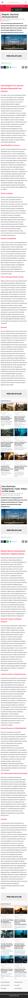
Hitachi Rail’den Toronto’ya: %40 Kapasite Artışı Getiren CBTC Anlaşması (7, 468)
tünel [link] (2, 685)
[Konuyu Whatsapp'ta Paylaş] (7, 67)
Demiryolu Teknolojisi (11, 19)
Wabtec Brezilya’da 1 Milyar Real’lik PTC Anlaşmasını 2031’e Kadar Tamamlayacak (20, 419)
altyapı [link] (13, 665)
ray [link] (7, 682)
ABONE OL (14, 67)
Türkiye (2, 439)
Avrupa (2, 412)
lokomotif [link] (20, 182)
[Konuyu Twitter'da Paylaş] (5, 67)
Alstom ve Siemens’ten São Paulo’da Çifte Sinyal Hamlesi (20, 443)
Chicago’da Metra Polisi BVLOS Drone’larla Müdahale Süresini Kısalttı (20, 468)
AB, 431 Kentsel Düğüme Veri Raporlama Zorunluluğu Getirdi (7, 921)
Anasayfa (4, 19)
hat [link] (4, 258)
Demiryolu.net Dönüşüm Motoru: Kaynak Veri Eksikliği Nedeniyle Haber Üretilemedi (7, 444)
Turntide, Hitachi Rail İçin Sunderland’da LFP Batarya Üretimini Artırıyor (7, 946)
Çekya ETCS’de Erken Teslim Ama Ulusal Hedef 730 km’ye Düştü (20, 970)
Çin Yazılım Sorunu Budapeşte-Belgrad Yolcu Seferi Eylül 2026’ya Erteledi (19, 946)
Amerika (16, 412)
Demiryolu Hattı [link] (16, 497)
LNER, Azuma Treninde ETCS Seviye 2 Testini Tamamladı (7, 970)
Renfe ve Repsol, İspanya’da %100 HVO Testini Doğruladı (6, 418)
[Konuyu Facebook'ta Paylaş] (2, 67)
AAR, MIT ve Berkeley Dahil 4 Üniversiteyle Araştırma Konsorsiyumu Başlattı (20, 922)
